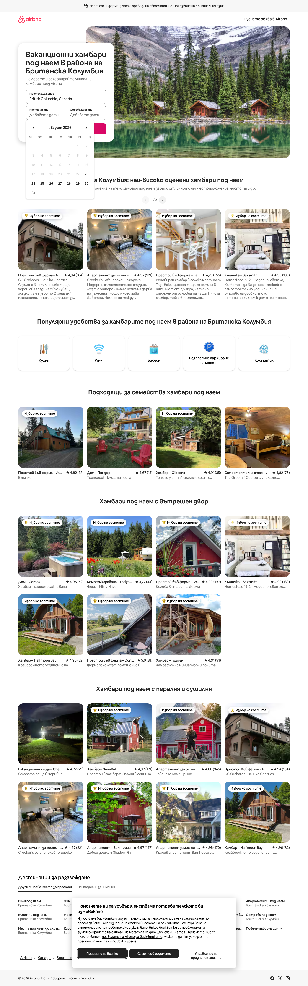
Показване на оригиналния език (198, 6)
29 (78, 183)
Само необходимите (154, 954)
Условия (87, 978)
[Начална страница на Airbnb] (29, 19)
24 (33, 183)
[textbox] (45, 115)
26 (51, 183)
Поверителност (63, 978)
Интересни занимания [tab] (97, 887)
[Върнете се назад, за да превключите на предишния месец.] (33, 127)
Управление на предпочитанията (206, 956)
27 (60, 183)
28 (69, 183)
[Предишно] (145, 200)
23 (86, 174)
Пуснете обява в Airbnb (265, 19)
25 (42, 183)
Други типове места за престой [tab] (45, 887)
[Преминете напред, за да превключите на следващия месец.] (86, 127)
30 (87, 183)
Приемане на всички (102, 954)
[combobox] (66, 99)
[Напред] (162, 200)
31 (33, 193)
